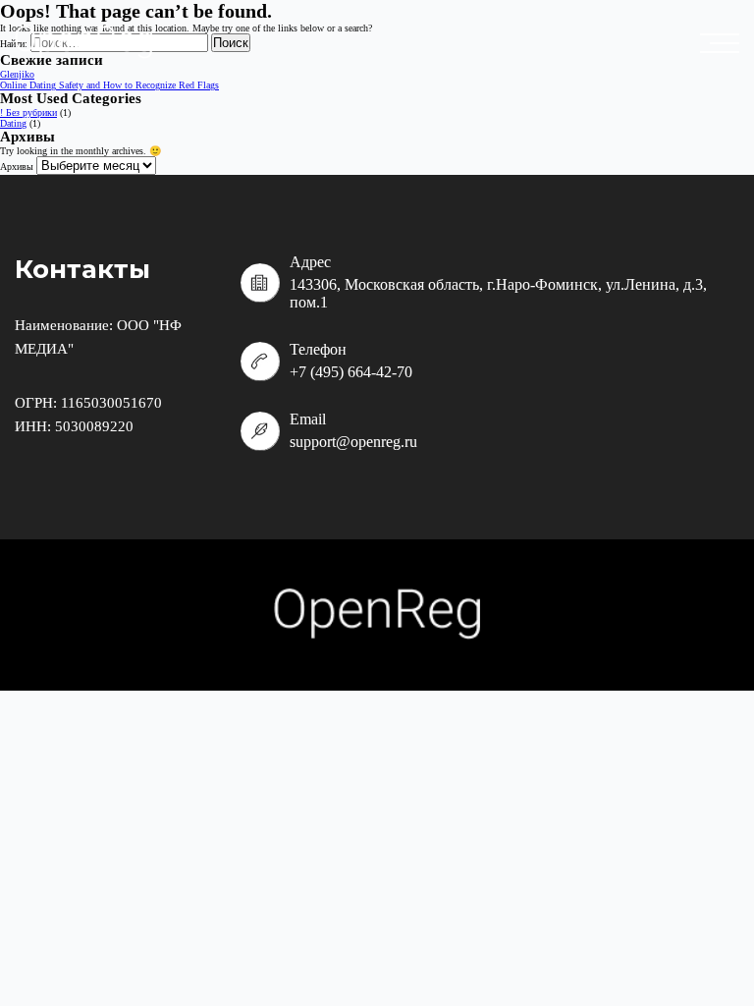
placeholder (724, 43)
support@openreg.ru (353, 441)
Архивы (16, 166)
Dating (13, 123)
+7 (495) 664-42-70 (351, 371)
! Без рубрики (28, 112)
